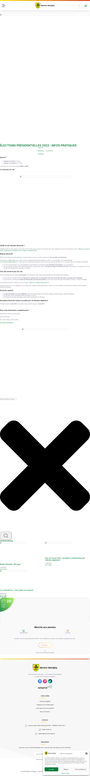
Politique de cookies (65, 773)
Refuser (66, 769)
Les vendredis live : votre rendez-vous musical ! (17, 590)
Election (40, 147)
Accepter (51, 769)
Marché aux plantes (45, 627)
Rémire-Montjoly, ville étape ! (10, 564)
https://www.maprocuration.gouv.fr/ (39, 282)
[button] (86, 753)
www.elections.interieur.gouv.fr (8, 262)
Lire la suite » (4, 569)
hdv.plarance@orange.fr (6, 322)
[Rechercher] (6, 536)
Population (41, 154)
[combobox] (8, 399)
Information (41, 151)
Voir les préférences (80, 769)
